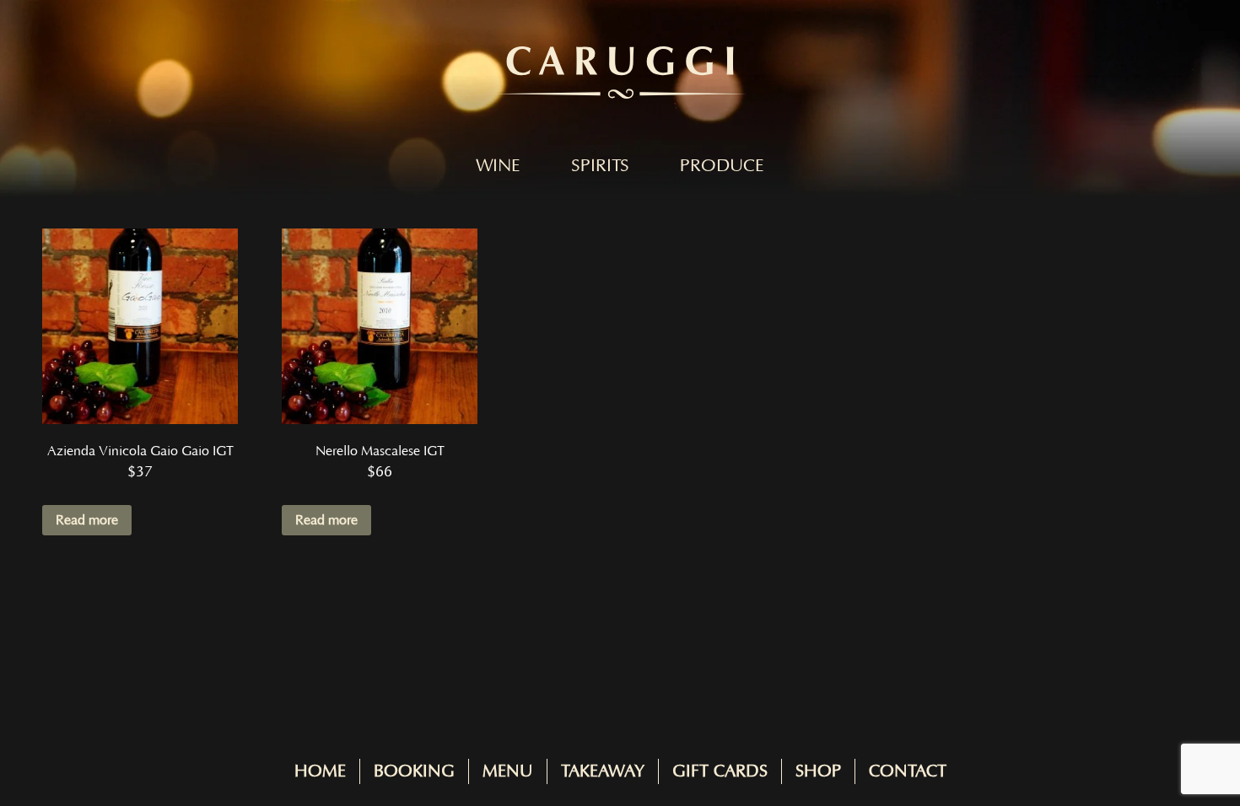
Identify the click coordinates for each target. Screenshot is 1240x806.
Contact (907, 771)
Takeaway (602, 771)
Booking (414, 771)
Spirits (600, 166)
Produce (722, 166)
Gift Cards (720, 771)
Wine (498, 166)
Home (320, 771)
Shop (818, 771)
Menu (508, 771)
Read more (87, 520)
